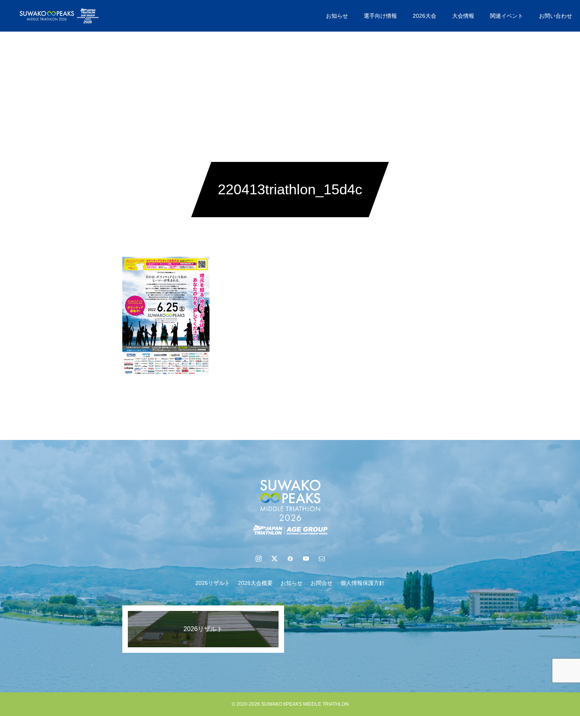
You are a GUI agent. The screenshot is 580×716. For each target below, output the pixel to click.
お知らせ (337, 16)
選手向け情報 (380, 16)
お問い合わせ (555, 16)
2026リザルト (212, 583)
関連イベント (506, 16)
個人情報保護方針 (363, 583)
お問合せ (322, 583)
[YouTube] (306, 558)
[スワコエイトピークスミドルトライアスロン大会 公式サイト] (59, 15)
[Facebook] (290, 558)
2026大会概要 (255, 583)
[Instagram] (258, 558)
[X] (274, 558)
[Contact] (322, 558)
